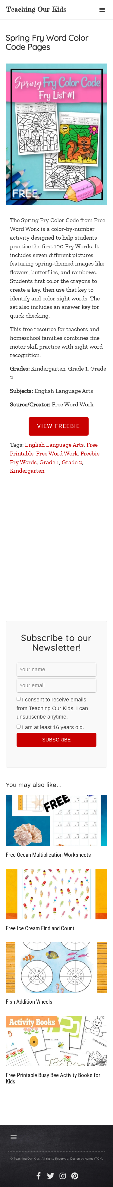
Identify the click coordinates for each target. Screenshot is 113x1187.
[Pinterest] (74, 1175)
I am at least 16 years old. (53, 727)
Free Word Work (57, 453)
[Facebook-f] (38, 1175)
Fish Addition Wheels (29, 1001)
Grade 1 (49, 462)
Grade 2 (72, 462)
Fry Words (23, 462)
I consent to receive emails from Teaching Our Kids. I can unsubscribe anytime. (52, 708)
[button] (102, 9)
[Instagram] (62, 1175)
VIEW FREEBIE (58, 426)
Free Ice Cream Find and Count (40, 928)
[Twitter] (50, 1175)
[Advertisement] (56, 543)
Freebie (89, 453)
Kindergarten (27, 470)
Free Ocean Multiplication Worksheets (48, 854)
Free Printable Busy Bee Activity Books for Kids (53, 1078)
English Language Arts (54, 444)
